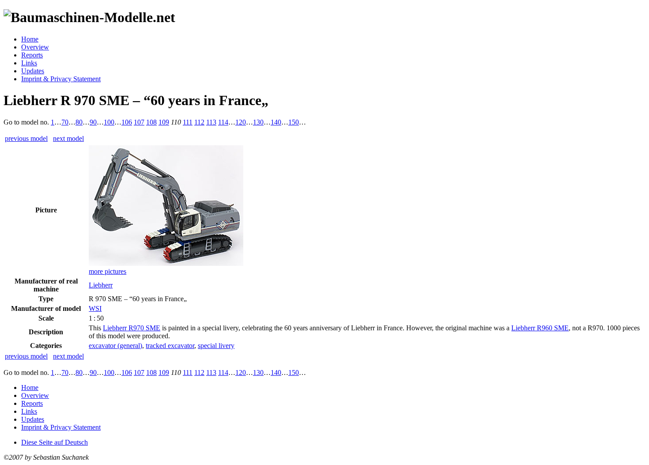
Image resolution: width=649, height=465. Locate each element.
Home (29, 39)
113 (211, 122)
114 (223, 122)
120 (240, 122)
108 (151, 122)
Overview (35, 47)
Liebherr (101, 285)
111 (187, 122)
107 (139, 122)
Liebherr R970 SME (131, 328)
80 (79, 122)
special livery (216, 345)
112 (199, 122)
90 (93, 122)
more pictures (107, 271)
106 (126, 122)
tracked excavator (170, 345)
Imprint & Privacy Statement (61, 79)
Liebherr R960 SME (540, 328)
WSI (95, 308)
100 (109, 122)
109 (163, 122)
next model (68, 138)
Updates (32, 71)
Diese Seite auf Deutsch (54, 442)
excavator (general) (115, 345)
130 (258, 122)
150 (293, 122)
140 (276, 122)
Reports (32, 55)
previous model (26, 138)
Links (29, 63)
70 (64, 122)
